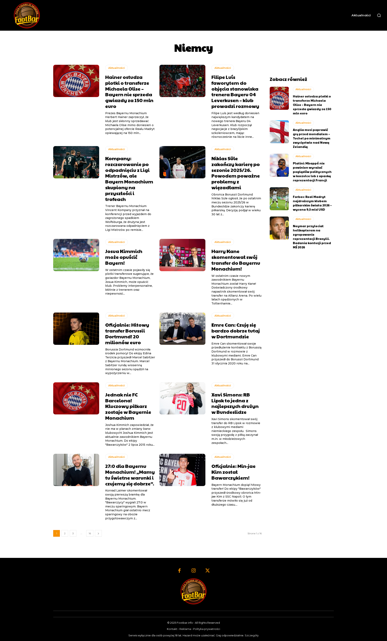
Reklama (185, 629)
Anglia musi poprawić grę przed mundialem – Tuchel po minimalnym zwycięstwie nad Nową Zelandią (311, 138)
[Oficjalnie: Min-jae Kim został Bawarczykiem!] (182, 470)
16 (90, 533)
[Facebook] (179, 571)
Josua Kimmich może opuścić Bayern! (123, 257)
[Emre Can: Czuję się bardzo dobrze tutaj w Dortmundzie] (182, 329)
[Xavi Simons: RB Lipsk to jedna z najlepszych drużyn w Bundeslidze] (182, 398)
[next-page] (98, 533)
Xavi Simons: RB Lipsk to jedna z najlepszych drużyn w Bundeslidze (235, 403)
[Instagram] (193, 571)
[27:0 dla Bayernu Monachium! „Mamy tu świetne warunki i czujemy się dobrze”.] (76, 470)
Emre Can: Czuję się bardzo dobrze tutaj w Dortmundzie (235, 330)
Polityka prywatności (206, 629)
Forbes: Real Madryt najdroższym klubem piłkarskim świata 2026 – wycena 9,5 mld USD (312, 202)
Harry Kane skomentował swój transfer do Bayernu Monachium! (235, 260)
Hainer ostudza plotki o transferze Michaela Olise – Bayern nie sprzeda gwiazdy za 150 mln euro (129, 91)
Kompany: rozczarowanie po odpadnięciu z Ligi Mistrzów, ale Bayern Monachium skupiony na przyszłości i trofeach (129, 178)
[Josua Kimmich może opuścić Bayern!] (76, 255)
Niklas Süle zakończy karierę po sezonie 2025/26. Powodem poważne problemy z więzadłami (235, 173)
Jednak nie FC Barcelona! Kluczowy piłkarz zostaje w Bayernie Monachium (128, 406)
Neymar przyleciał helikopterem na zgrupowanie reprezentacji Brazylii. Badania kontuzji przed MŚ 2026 (312, 236)
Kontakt (172, 629)
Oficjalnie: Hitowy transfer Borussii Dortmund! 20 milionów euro (127, 333)
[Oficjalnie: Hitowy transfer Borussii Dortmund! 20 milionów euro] (76, 329)
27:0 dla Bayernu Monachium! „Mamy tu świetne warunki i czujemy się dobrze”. (130, 474)
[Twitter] (208, 571)
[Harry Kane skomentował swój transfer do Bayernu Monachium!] (182, 255)
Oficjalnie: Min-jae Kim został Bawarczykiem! (233, 471)
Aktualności (116, 67)
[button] (379, 15)
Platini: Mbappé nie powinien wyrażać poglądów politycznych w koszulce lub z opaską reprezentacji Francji (312, 171)
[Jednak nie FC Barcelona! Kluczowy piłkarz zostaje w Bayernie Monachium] (76, 398)
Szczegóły (252, 635)
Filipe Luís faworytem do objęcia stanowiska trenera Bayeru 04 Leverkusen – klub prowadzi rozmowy (235, 91)
